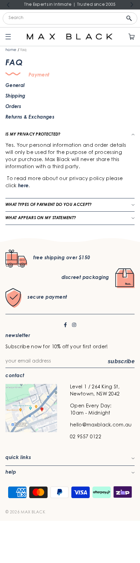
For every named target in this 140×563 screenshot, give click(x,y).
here (23, 186)
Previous (8, 5)
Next (132, 4)
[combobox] (70, 18)
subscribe (121, 361)
